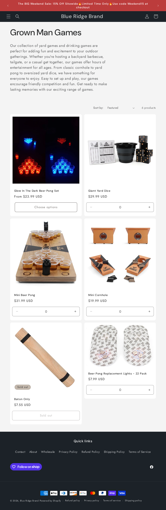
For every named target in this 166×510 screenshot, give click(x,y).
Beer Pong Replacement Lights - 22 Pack (117, 373)
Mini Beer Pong (24, 295)
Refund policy (72, 500)
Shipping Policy (114, 452)
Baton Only (22, 399)
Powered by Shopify (50, 500)
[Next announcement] (158, 5)
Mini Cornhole (98, 295)
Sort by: (98, 108)
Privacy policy (91, 500)
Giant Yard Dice (99, 191)
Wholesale (48, 452)
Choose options (45, 207)
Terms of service (112, 500)
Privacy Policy (68, 452)
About (33, 452)
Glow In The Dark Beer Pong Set (36, 191)
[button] (8, 16)
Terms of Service (140, 452)
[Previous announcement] (7, 5)
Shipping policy (133, 500)
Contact (20, 452)
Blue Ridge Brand (29, 500)
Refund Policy (91, 452)
